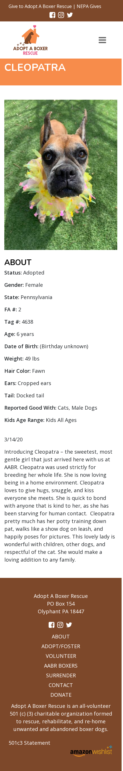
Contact (61, 685)
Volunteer (61, 655)
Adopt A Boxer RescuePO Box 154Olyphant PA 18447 (61, 603)
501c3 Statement (29, 742)
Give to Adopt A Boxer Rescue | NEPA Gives (55, 6)
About (61, 636)
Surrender (61, 675)
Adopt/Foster (60, 646)
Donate (61, 694)
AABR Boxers (61, 665)
